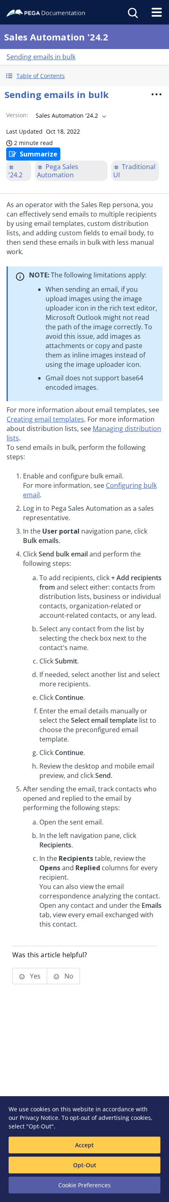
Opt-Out (84, 1165)
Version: (17, 115)
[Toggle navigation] (156, 12)
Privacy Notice (39, 1118)
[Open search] (132, 12)
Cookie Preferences (84, 1185)
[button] (84, 75)
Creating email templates (45, 419)
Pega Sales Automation (57, 170)
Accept (84, 1145)
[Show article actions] (156, 94)
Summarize (38, 154)
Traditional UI (134, 170)
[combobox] (70, 116)
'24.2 (15, 174)
